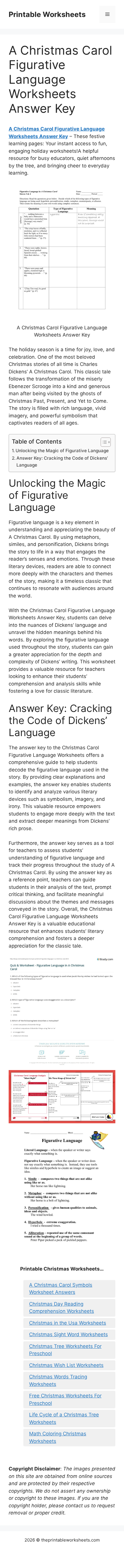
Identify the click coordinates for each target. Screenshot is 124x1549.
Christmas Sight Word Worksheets (68, 1334)
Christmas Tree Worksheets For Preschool (65, 1350)
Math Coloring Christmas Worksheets (57, 1437)
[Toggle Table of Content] (102, 442)
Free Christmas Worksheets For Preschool (65, 1399)
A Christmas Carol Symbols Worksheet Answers (60, 1288)
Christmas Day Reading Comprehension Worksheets (61, 1307)
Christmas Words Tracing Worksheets (58, 1380)
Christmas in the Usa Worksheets (67, 1323)
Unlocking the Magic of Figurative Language (62, 450)
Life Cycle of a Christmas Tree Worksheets (64, 1418)
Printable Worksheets (47, 14)
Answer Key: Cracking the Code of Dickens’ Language (62, 461)
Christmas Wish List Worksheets (66, 1365)
